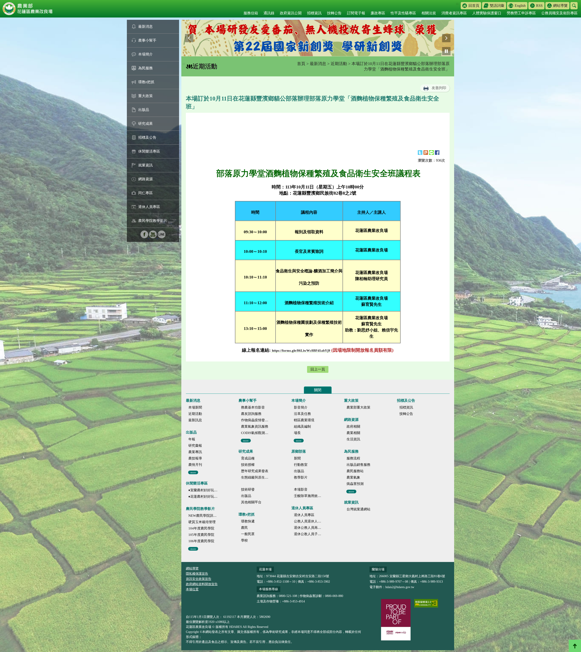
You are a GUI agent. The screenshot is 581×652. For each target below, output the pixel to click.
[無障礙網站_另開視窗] (426, 603)
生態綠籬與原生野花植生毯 (255, 477)
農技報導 (195, 458)
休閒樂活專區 (149, 151)
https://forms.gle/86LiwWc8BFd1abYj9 (301, 350)
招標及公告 (147, 137)
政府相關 (353, 426)
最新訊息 (195, 420)
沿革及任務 (302, 414)
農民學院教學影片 (152, 221)
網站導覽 (560, 6)
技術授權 (248, 464)
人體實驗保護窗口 (486, 13)
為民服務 (145, 68)
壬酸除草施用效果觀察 (308, 496)
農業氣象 (353, 477)
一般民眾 (248, 534)
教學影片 (301, 477)
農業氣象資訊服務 (254, 426)
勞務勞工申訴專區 (521, 13)
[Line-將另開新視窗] (161, 237)
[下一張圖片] (446, 38)
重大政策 (145, 96)
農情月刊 (195, 464)
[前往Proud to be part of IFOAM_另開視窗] (396, 619)
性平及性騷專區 (403, 13)
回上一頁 (317, 369)
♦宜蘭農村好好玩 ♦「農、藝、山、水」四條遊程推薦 (203, 490)
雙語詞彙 (497, 6)
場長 (297, 433)
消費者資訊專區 (454, 13)
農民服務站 (355, 471)
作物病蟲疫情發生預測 (255, 420)
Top (575, 646)
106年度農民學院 (201, 541)
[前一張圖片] (189, 38)
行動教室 (301, 464)
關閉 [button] (317, 390)
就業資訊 (145, 165)
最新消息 (145, 26)
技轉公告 (334, 13)
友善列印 (439, 88)
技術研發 (248, 489)
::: (457, 3)
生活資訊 (353, 439)
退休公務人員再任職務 (308, 527)
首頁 (301, 63)
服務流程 (353, 458)
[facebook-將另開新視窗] (144, 237)
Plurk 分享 (425, 152)
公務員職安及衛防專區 (559, 13)
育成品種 (248, 458)
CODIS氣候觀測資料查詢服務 (255, 433)
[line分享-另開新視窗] (431, 152)
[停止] (446, 51)
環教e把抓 (146, 82)
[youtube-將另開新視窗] (153, 237)
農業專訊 (195, 452)
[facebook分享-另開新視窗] (437, 152)
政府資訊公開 (291, 13)
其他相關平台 (251, 502)
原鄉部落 (298, 451)
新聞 (297, 458)
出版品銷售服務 (358, 464)
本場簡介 (145, 54)
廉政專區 (378, 13)
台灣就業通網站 (358, 509)
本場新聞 (195, 407)
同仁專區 (145, 193)
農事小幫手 (147, 40)
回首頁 (473, 6)
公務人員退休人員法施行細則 (308, 521)
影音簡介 (301, 407)
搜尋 (574, 5)
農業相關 (353, 433)
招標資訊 (314, 13)
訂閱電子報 (356, 13)
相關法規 (428, 13)
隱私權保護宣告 (197, 573)
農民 (244, 527)
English (520, 6)
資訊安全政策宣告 (198, 579)
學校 (244, 540)
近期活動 (339, 63)
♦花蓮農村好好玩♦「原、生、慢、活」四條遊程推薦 (203, 496)
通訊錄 (268, 13)
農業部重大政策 (358, 407)
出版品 (143, 110)
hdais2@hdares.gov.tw (399, 587)
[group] (317, 38)
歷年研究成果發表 (254, 471)
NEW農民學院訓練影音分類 (203, 515)
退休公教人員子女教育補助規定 (308, 534)
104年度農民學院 (201, 528)
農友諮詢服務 (251, 414)
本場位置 (192, 589)
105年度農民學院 (201, 535)
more (193, 472)
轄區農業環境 (304, 420)
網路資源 (145, 179)
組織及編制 (302, 426)
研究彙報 (195, 445)
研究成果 (145, 123)
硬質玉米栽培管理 (202, 522)
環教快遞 (248, 521)
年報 (191, 439)
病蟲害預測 (355, 484)
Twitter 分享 (420, 152)
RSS (539, 6)
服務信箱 (251, 13)
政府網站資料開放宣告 (202, 584)
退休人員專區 (149, 207)
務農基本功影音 (253, 407)
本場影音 (301, 489)
